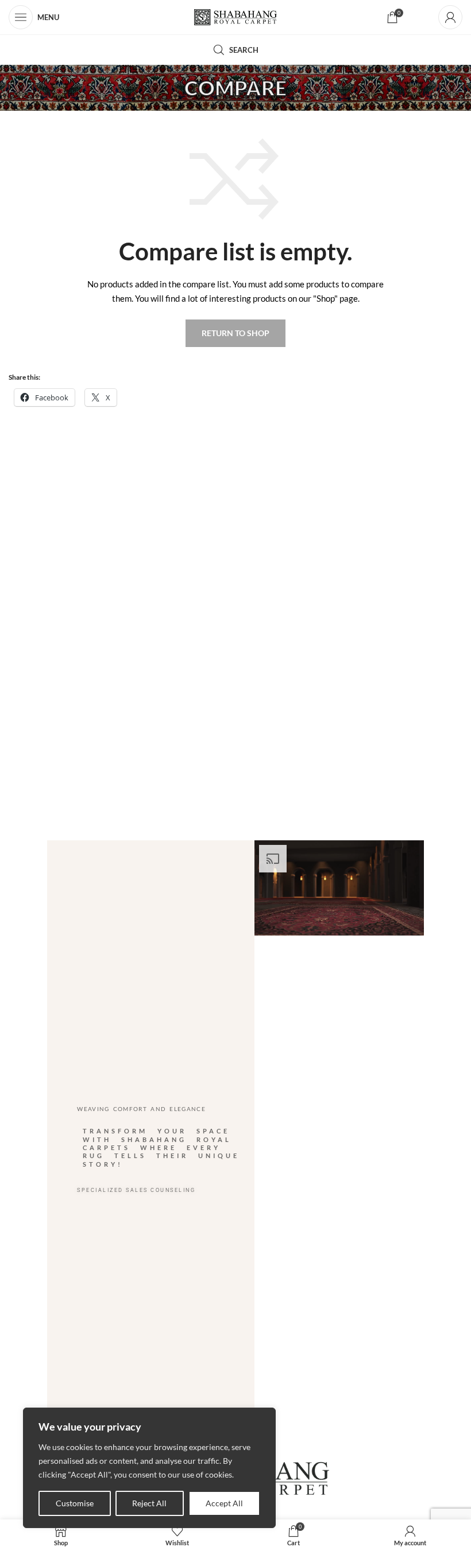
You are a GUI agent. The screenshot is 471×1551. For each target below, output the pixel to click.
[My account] (450, 17)
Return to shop (235, 333)
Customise (75, 1503)
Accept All (224, 1503)
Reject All (149, 1503)
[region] (149, 1468)
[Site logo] (235, 17)
